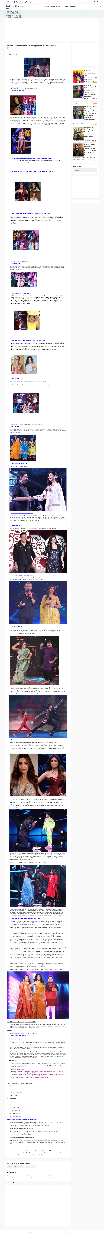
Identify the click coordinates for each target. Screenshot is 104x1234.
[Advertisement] (52, 30)
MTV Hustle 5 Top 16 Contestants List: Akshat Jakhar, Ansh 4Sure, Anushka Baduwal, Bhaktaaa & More (90, 92)
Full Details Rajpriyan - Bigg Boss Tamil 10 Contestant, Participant (22, 2)
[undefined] (17, 1175)
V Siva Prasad (23, 1164)
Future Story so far (15, 7)
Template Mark (71, 1232)
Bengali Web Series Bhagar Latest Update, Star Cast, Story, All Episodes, (90, 132)
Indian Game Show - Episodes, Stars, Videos (90, 73)
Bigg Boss (73, 7)
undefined (10, 1178)
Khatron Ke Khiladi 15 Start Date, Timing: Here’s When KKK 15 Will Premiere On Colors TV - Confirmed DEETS (90, 113)
